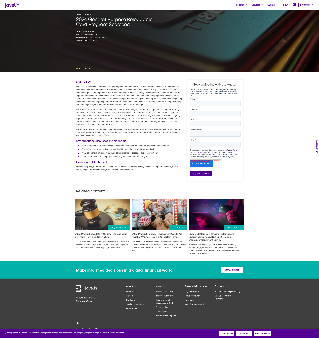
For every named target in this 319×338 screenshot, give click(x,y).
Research (86, 14)
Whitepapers (161, 312)
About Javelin (132, 292)
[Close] (315, 333)
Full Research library (165, 292)
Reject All (243, 333)
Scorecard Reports (164, 307)
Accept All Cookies (262, 333)
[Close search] (313, 9)
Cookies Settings (226, 333)
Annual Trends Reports (166, 316)
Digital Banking (192, 292)
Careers (129, 296)
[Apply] (306, 9)
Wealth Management (194, 304)
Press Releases (133, 309)
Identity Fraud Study (164, 296)
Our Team (130, 300)
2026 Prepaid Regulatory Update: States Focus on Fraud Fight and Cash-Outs (101, 235)
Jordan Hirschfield (91, 34)
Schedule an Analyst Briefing (227, 292)
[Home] (12, 5)
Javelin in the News (135, 304)
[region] (159, 333)
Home (78, 14)
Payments (189, 300)
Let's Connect (232, 270)
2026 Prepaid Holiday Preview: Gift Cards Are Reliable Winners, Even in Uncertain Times (157, 235)
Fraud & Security (192, 296)
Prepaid (95, 40)
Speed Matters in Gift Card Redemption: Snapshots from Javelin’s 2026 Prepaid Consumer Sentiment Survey (211, 236)
